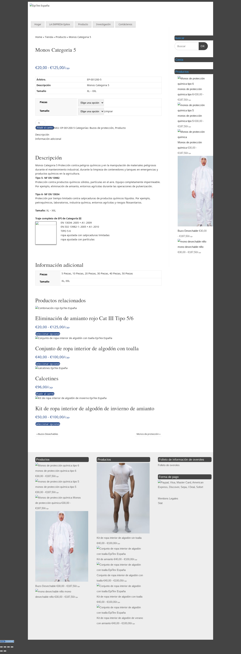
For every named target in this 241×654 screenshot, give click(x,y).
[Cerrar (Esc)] (12, 646)
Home (38, 37)
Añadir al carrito (45, 127)
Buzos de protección (102, 128)
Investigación (103, 24)
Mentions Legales (168, 498)
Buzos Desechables (47, 434)
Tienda (49, 37)
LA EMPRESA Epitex (59, 24)
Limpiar (108, 111)
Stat (160, 503)
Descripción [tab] (42, 134)
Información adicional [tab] (48, 138)
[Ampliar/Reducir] (1, 646)
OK (202, 46)
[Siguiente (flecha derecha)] (5, 651)
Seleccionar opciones (47, 333)
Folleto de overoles (169, 465)
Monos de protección (148, 434)
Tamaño (44, 110)
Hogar (37, 24)
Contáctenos (125, 24)
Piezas (43, 102)
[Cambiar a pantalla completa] (5, 646)
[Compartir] (8, 646)
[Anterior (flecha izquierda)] (1, 651)
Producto (83, 24)
